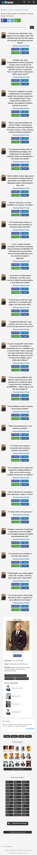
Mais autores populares (18, 769)
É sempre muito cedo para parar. (20, 512)
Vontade (24, 815)
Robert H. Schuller (17, 688)
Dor (23, 806)
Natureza (24, 803)
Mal (23, 794)
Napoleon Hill (16, 696)
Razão (7, 806)
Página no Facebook (10, 850)
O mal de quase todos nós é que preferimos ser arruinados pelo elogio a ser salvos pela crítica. (20, 302)
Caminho (16, 806)
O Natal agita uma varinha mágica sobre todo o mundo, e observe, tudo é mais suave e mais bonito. (20, 575)
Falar (15, 809)
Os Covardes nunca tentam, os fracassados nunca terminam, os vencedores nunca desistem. (20, 224)
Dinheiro (8, 803)
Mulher (16, 791)
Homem (24, 782)
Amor (7, 782)
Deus (15, 788)
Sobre (30, 850)
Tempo (8, 788)
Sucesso (24, 812)
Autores (14, 736)
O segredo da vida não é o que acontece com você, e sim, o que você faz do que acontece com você (20, 324)
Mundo (16, 785)
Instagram (24, 850)
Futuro (7, 815)
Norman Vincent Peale (21, 46)
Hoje (15, 797)
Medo (7, 797)
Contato (25, 853)
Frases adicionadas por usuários (18, 832)
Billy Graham (16, 704)
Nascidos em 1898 (9, 678)
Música (16, 812)
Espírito (24, 809)
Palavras (16, 800)
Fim (7, 809)
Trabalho (24, 800)
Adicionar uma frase (19, 823)
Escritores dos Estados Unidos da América (15, 675)
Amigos (8, 785)
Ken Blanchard (16, 712)
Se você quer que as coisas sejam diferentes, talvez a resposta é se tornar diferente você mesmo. (20, 597)
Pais (7, 812)
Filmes (21, 736)
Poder (23, 797)
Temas (28, 736)
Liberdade (8, 800)
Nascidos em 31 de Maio (22, 678)
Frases (7, 736)
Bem (23, 785)
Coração (8, 791)
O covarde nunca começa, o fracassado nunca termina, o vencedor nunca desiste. (20, 448)
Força (15, 803)
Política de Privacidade (16, 853)
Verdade (24, 788)
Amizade (8, 794)
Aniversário (17, 815)
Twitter (19, 850)
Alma (15, 794)
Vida (15, 782)
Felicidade (25, 791)
